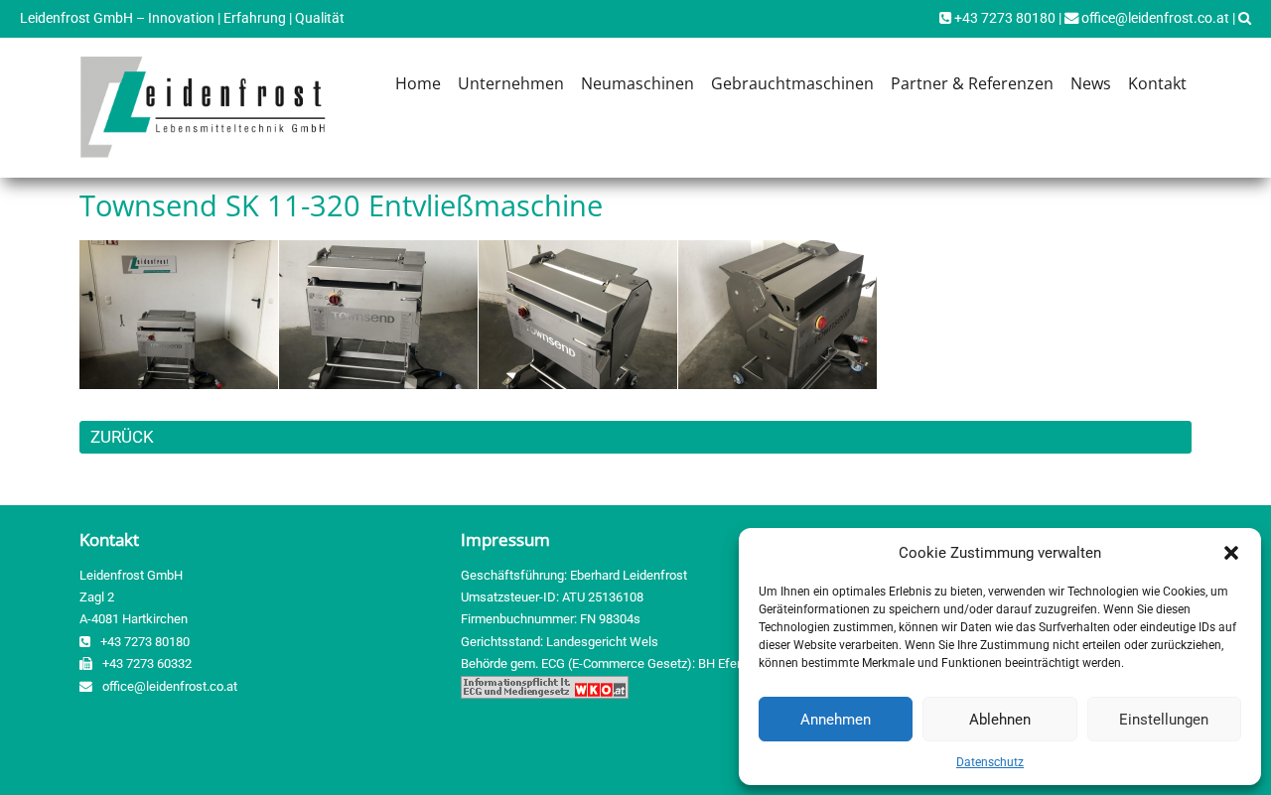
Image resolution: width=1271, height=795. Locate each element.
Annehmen (835, 720)
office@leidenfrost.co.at (1153, 18)
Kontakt (1157, 83)
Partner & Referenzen (972, 83)
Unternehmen (511, 83)
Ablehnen (1000, 720)
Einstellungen (1163, 720)
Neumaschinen (637, 83)
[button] (1231, 553)
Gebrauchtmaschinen (792, 83)
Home (418, 83)
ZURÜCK (122, 437)
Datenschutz (990, 762)
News (1090, 83)
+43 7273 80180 (1003, 18)
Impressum (505, 539)
